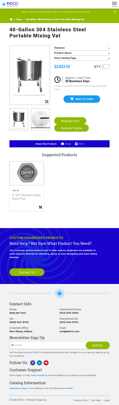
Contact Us (27, 272)
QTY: (98, 66)
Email (68, 144)
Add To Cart (84, 99)
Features (59, 47)
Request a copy (18, 388)
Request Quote (71, 128)
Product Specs (63, 53)
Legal (107, 400)
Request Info (70, 121)
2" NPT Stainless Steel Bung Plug (26, 196)
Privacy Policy (81, 400)
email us (42, 375)
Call (33, 375)
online (69, 388)
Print (81, 144)
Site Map (95, 400)
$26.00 (15, 190)
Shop (19, 19)
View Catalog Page (65, 58)
